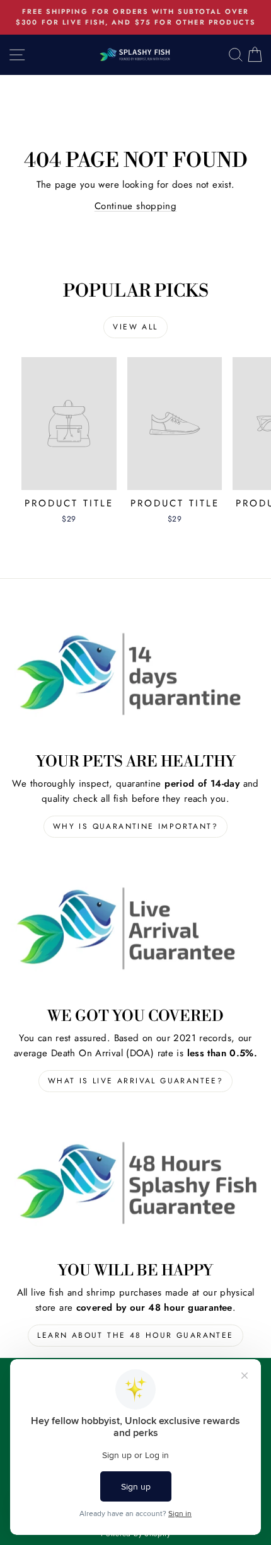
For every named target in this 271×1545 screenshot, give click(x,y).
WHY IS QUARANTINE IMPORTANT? (135, 826)
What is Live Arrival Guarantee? (135, 1080)
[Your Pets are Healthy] (135, 674)
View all (135, 327)
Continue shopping (135, 206)
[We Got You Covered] (135, 928)
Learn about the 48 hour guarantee (135, 1335)
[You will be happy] (135, 1182)
